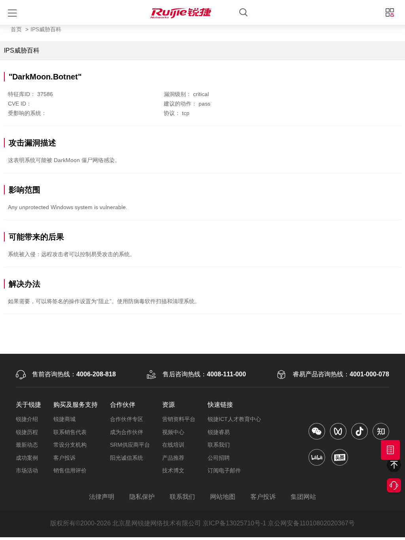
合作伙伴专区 (126, 419)
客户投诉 (64, 458)
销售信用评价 (70, 470)
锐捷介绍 (27, 419)
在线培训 (173, 445)
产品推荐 (173, 458)
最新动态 (27, 445)
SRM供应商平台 (130, 445)
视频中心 (173, 432)
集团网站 (303, 496)
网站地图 (222, 496)
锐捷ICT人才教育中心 (234, 419)
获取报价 (390, 450)
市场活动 (27, 470)
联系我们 (219, 445)
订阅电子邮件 (224, 470)
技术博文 (173, 470)
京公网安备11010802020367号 (311, 523)
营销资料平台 (178, 419)
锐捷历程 (27, 432)
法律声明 (101, 496)
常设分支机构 (70, 445)
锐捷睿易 (219, 432)
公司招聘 (219, 458)
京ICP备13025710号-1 (234, 523)
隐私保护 (142, 496)
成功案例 (27, 458)
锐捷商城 (64, 419)
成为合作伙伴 (126, 432)
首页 (16, 29)
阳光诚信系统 (126, 458)
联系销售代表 (70, 432)
